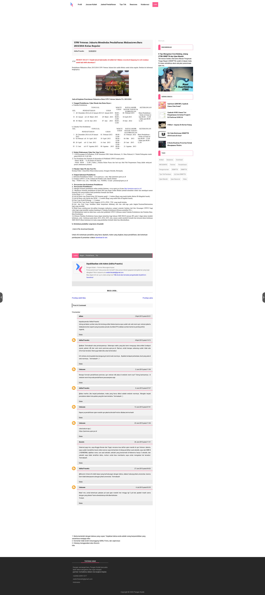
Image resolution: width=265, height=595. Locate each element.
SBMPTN (175, 169)
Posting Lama (148, 298)
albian (82, 345)
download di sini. (101, 238)
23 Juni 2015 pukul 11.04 (142, 423)
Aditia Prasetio (84, 340)
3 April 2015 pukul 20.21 (143, 316)
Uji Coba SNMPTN (180, 174)
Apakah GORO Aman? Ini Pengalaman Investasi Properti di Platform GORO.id (178, 114)
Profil (80, 4)
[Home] (72, 4)
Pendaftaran (90, 255)
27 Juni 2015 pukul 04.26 (142, 468)
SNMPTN (184, 169)
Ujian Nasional (175, 179)
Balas (81, 334)
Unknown (82, 369)
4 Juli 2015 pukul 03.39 (143, 487)
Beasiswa (133, 4)
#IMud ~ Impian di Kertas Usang (179, 125)
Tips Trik (123, 4)
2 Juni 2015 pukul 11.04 (143, 369)
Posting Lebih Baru (79, 298)
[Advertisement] (132, 24)
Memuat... (161, 41)
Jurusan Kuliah (91, 4)
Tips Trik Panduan (165, 174)
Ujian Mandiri (163, 179)
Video (185, 179)
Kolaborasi (145, 4)
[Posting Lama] (263, 297)
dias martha (84, 393)
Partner (172, 164)
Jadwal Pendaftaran (108, 4)
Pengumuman (164, 169)
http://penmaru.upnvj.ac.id (132, 188)
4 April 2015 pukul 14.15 (143, 340)
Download (179, 160)
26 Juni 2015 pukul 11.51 (142, 442)
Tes (97, 255)
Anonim (83, 474)
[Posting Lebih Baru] (1, 297)
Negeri (82, 255)
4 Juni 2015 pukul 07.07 (143, 388)
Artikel (161, 160)
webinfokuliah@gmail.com (114, 272)
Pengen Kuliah (139, 592)
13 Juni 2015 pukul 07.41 (142, 407)
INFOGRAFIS (163, 164)
